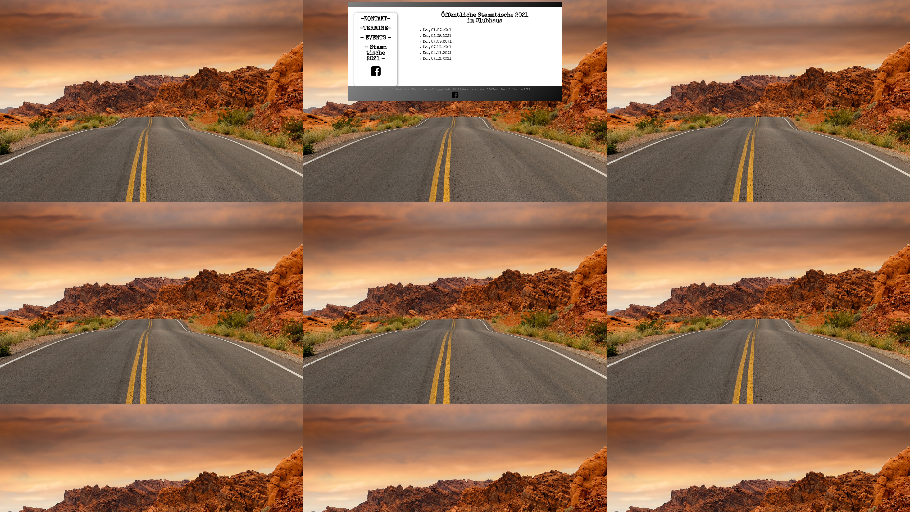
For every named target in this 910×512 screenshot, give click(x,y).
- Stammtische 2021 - (376, 53)
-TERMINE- (375, 29)
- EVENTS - (375, 38)
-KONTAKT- (376, 19)
